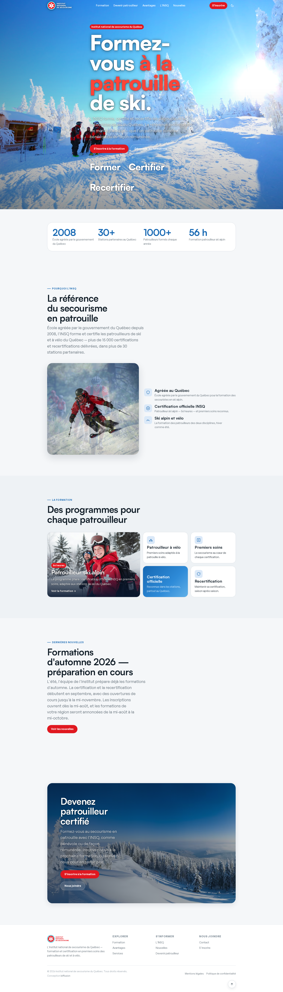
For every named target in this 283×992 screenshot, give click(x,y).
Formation (102, 5)
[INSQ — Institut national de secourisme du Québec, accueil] (59, 5)
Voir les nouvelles (62, 729)
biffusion (65, 975)
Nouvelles (179, 5)
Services (118, 953)
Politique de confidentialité (221, 973)
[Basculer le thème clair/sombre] (232, 5)
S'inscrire (218, 5)
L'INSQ (164, 5)
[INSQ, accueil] (58, 939)
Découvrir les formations (151, 148)
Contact (204, 942)
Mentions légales (194, 973)
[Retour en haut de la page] (232, 984)
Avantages (149, 5)
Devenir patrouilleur (125, 5)
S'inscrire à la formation (109, 148)
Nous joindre (73, 885)
